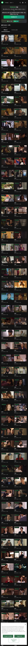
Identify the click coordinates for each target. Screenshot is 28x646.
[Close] (25, 624)
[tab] (5, 30)
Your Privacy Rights (14, 640)
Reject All (19, 636)
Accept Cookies (8, 636)
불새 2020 (4, 25)
